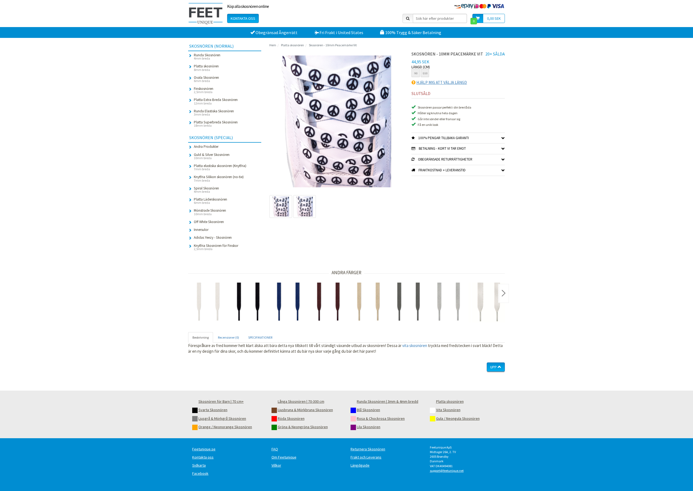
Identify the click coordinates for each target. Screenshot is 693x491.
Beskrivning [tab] (200, 337)
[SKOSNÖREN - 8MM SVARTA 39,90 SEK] (248, 303)
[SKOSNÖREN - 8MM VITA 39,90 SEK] (208, 303)
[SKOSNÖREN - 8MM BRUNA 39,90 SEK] (328, 303)
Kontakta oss (243, 18)
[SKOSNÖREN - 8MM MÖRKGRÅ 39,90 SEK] (408, 303)
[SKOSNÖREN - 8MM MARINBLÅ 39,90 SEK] (288, 303)
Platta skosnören (292, 45)
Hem (272, 45)
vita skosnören (414, 345)
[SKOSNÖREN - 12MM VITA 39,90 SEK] (489, 303)
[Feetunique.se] (205, 13)
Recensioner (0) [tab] (228, 337)
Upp (494, 367)
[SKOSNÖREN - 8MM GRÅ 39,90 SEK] (449, 303)
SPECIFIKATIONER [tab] (260, 337)
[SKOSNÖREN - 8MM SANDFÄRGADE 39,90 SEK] (368, 303)
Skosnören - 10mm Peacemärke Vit (333, 45)
